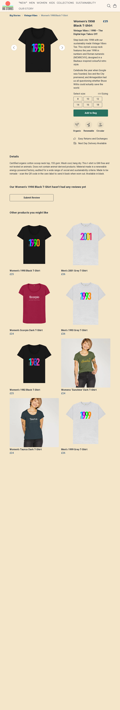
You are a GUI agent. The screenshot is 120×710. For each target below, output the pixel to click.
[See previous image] (14, 48)
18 (97, 104)
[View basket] (115, 6)
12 (97, 99)
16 (87, 104)
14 (78, 104)
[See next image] (62, 48)
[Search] (109, 6)
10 (87, 99)
